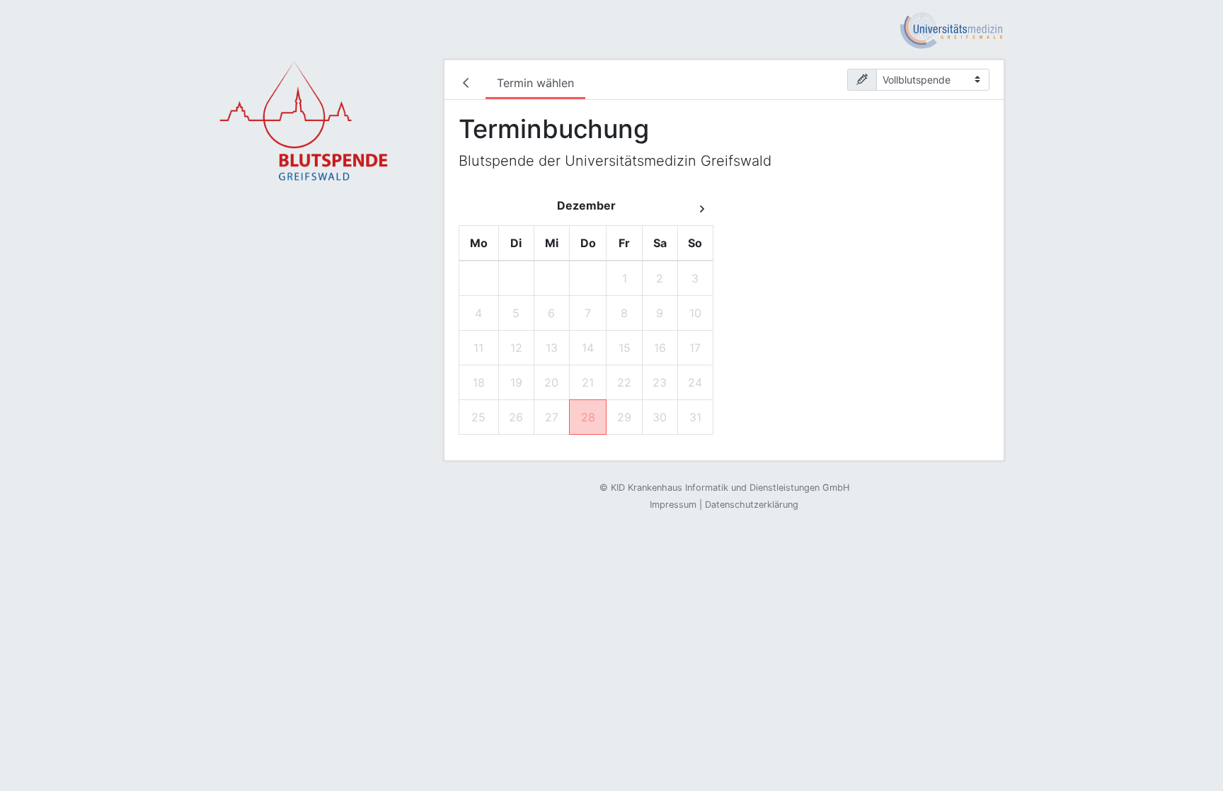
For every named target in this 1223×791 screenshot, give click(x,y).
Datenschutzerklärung (751, 504)
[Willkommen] (469, 84)
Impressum (673, 504)
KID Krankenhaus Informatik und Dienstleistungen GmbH (730, 487)
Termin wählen (535, 83)
